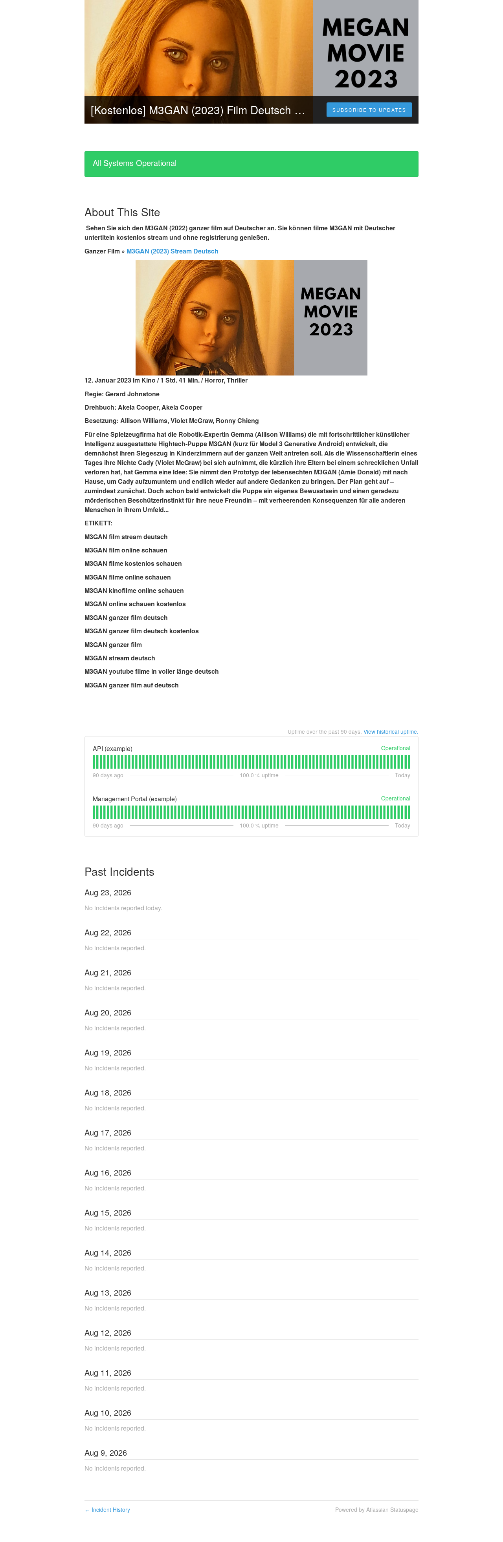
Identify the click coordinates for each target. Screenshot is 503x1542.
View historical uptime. (391, 731)
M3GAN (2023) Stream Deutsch (172, 250)
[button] (369, 109)
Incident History (107, 1509)
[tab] (94, 762)
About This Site (122, 211)
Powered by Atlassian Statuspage (377, 1509)
